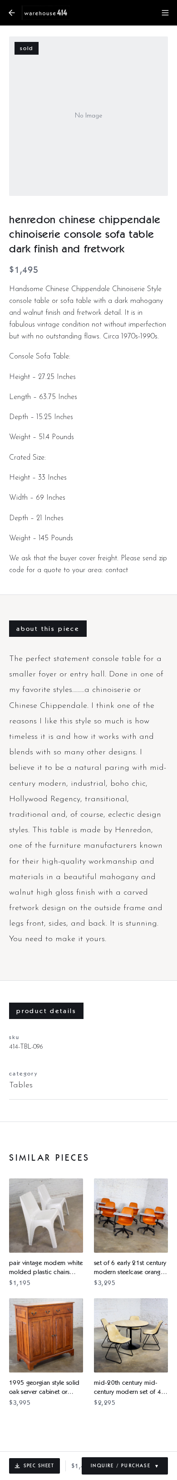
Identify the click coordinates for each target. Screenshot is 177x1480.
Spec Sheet (39, 1465)
